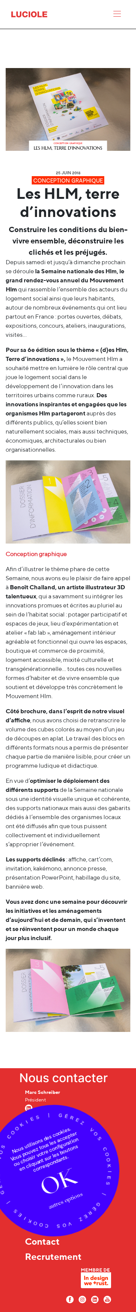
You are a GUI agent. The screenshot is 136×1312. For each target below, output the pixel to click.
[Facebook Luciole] (70, 1299)
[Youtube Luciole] (107, 1299)
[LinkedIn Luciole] (95, 1299)
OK (58, 1182)
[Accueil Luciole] (29, 13)
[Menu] (117, 15)
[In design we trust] (96, 1280)
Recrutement (53, 1256)
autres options (66, 1200)
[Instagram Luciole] (82, 1299)
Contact (42, 1241)
